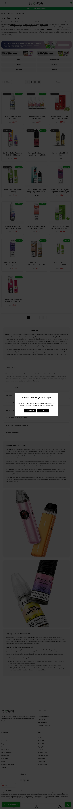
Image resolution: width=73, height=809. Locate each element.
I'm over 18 (30, 410)
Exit (43, 410)
